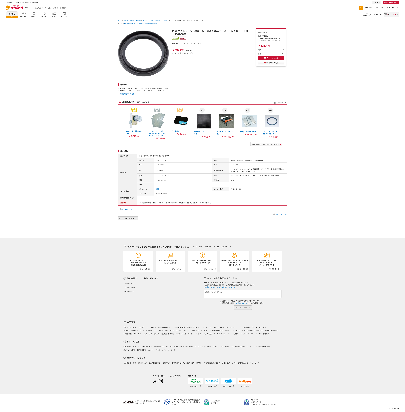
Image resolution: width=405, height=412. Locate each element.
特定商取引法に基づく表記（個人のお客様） (187, 363)
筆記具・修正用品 (193, 327)
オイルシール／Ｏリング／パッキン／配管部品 (155, 20)
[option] (134, 122)
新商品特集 (127, 347)
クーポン (54, 16)
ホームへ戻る (129, 218)
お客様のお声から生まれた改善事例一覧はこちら (220, 287)
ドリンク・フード (189, 330)
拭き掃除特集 (141, 350)
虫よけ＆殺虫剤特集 (238, 347)
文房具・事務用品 (162, 327)
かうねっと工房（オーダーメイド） (188, 334)
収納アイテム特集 (129, 350)
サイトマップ (254, 363)
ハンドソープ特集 (154, 350)
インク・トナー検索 (247, 334)
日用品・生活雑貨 (175, 330)
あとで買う (379, 14)
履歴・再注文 (24, 16)
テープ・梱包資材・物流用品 (213, 330)
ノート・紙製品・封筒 (177, 327)
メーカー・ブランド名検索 (229, 334)
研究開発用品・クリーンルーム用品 (135, 334)
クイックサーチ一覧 (168, 350)
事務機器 (149, 330)
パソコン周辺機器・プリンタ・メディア (251, 327)
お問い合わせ (127, 291)
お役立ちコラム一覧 (160, 347)
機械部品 (138, 20)
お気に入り (44, 16)
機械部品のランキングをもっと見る (265, 144)
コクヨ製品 (150, 327)
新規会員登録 (391, 2)
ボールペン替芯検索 (262, 334)
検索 (361, 8)
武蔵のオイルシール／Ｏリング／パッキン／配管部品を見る (143, 23)
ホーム (120, 20)
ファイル (204, 327)
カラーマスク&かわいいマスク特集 (181, 347)
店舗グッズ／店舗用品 (232, 330)
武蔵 (125, 23)
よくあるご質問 (128, 287)
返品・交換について (281, 214)
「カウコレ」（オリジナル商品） (134, 327)
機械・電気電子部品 (129, 20)
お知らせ (225, 363)
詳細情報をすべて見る (127, 94)
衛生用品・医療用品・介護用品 (267, 330)
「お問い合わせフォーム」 (243, 303)
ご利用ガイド (127, 283)
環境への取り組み (139, 363)
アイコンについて (127, 209)
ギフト (199, 330)
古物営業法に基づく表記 (212, 363)
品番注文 (33, 16)
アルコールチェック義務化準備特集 (259, 347)
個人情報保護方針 (155, 363)
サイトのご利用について (240, 363)
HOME (27, 8)
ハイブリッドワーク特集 (221, 347)
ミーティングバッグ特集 (203, 347)
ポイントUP (64, 16)
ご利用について (208, 247)
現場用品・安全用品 (248, 330)
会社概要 (126, 363)
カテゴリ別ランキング (211, 334)
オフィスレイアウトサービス (142, 347)
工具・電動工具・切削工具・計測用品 (161, 334)
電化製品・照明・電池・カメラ (133, 330)
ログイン (377, 2)
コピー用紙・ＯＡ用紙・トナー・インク (222, 327)
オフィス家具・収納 (160, 330)
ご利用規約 (166, 363)
